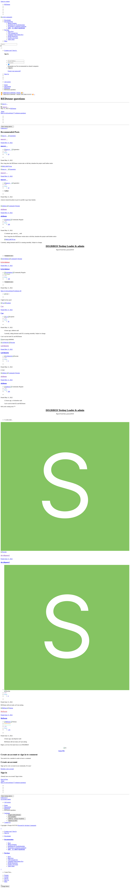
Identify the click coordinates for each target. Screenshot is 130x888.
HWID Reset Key (13, 36)
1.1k (9, 729)
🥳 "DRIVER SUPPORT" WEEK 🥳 (12, 93)
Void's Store (11, 39)
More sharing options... (7, 126)
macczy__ (4, 146)
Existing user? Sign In (10, 50)
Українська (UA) (12, 820)
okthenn (4, 216)
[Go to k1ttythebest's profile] (5, 259)
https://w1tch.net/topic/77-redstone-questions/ (13, 113)
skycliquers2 (5, 562)
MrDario (4, 718)
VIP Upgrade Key (13, 33)
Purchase (6, 30)
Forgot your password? (14, 71)
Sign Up (6, 74)
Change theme (5, 886)
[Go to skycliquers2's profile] (65, 550)
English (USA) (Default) (14, 815)
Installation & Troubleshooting (16, 25)
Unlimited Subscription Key (15, 34)
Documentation (8, 21)
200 (9, 224)
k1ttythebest (5, 269)
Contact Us (7, 822)
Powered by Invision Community (27, 825)
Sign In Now (4, 779)
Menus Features (12, 23)
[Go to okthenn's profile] (4, 206)
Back (9, 843)
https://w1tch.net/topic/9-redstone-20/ (11, 291)
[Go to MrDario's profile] (4, 708)
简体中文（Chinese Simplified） (16, 818)
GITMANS (5, 353)
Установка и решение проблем (17, 26)
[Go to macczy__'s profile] (4, 104)
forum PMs (61, 751)
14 (8, 154)
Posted (7, 142)
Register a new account (7, 769)
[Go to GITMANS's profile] (5, 342)
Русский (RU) (12, 816)
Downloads (7, 20)
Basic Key (11, 31)
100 (9, 279)
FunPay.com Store (13, 38)
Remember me (12, 66)
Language (7, 813)
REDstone (13, 108)
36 (8, 321)
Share (2, 111)
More (5, 41)
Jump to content (5, 1)
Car (2, 313)
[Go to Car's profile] (3, 303)
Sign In (10, 68)
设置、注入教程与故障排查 (16, 28)
